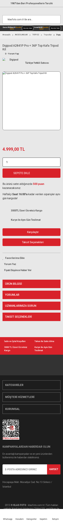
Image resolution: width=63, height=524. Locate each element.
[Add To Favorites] (31, 258)
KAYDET (53, 469)
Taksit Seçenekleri (18, 316)
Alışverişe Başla (27, 28)
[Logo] (33, 10)
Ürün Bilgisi (13, 283)
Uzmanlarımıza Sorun (20, 305)
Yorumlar (12, 294)
